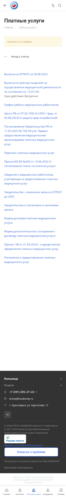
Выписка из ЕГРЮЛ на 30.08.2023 (26, 74)
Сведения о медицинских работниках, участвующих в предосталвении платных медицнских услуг (31, 179)
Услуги (9, 385)
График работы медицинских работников (31, 104)
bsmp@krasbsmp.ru (21, 398)
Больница (11, 378)
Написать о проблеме (31, 452)
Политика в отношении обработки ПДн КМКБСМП (31, 461)
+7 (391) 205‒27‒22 (21, 392)
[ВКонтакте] (7, 414)
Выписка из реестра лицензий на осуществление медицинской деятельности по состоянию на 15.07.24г (32, 87)
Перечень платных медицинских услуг (29, 153)
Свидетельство (14, 192)
